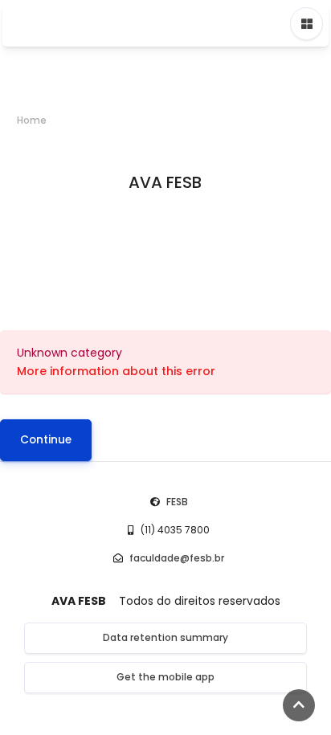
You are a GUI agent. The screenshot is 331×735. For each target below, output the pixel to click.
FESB (177, 501)
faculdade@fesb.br (176, 558)
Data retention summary (165, 637)
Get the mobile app (165, 677)
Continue (46, 439)
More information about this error (116, 371)
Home (32, 120)
